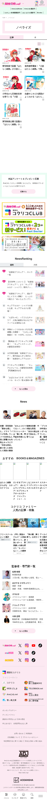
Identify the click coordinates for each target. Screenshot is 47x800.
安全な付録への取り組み (33, 741)
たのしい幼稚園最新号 (13, 12)
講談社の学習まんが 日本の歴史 (13, 719)
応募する (23, 191)
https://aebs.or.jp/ (24, 772)
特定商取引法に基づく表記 (13, 741)
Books (39, 12)
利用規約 (29, 733)
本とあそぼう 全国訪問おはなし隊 (14, 723)
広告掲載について (14, 737)
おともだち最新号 (29, 12)
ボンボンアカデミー (9, 710)
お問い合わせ (19, 733)
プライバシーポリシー (30, 737)
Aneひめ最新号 (30, 9)
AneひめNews (17, 9)
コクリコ (18, 553)
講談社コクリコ (5, 539)
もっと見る (23, 389)
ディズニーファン (8, 715)
